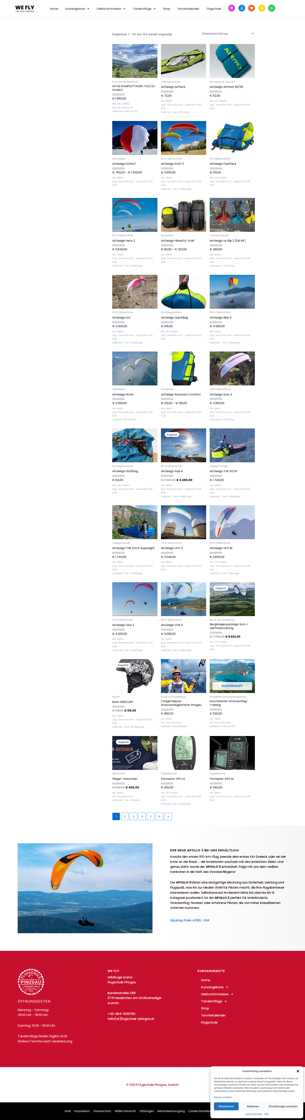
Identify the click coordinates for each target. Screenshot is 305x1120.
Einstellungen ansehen (283, 1106)
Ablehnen (253, 1106)
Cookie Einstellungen (202, 1111)
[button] (298, 1071)
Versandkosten (125, 107)
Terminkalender (188, 9)
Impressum (82, 1111)
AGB (266, 1113)
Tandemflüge (142, 9)
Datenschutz (102, 1111)
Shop (166, 9)
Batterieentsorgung (171, 1111)
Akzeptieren (226, 1106)
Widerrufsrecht (125, 1111)
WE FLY (24, 7)
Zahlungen (146, 1111)
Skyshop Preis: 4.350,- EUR (189, 920)
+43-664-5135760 (24, 11)
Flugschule (214, 9)
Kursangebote (75, 9)
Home (54, 9)
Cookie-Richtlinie (253, 1113)
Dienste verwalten (223, 1097)
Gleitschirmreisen (109, 9)
